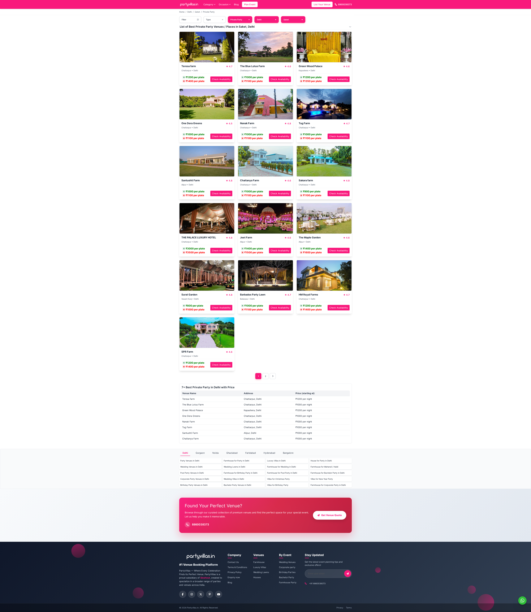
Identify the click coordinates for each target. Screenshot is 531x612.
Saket (197, 12)
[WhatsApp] (522, 600)
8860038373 (345, 4)
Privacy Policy (234, 572)
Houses (257, 577)
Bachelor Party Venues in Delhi (237, 485)
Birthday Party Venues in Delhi (193, 485)
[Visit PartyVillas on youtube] (218, 594)
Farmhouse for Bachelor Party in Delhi (327, 473)
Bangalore (288, 452)
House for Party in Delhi (321, 460)
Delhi (189, 12)
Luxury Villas (259, 567)
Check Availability (221, 79)
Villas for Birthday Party (277, 485)
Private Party (209, 12)
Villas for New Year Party (322, 479)
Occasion (223, 4)
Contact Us (233, 562)
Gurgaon (200, 452)
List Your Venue (322, 4)
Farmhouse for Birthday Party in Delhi (240, 473)
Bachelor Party (286, 577)
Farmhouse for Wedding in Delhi (281, 467)
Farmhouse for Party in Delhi (236, 460)
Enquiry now (234, 577)
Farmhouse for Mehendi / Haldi (324, 467)
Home (181, 12)
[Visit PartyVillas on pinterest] (209, 594)
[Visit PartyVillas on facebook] (182, 594)
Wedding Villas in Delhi (234, 479)
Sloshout (205, 577)
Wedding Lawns (261, 572)
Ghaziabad (232, 452)
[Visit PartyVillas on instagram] (191, 594)
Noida (215, 452)
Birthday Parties (287, 572)
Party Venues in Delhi (189, 460)
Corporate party (287, 567)
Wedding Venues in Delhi (191, 467)
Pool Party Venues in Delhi (192, 473)
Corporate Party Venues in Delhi (194, 479)
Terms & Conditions (237, 567)
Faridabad (250, 452)
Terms (349, 607)
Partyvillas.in (193, 607)
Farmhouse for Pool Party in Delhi (282, 473)
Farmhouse (259, 562)
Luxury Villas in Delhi (276, 460)
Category (208, 4)
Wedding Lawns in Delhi (234, 467)
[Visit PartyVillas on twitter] (200, 594)
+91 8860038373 (317, 583)
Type (208, 19)
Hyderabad (269, 452)
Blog (236, 4)
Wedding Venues (287, 562)
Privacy (339, 607)
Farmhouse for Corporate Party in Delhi (328, 485)
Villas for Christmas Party (278, 479)
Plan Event (249, 4)
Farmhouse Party (287, 582)
